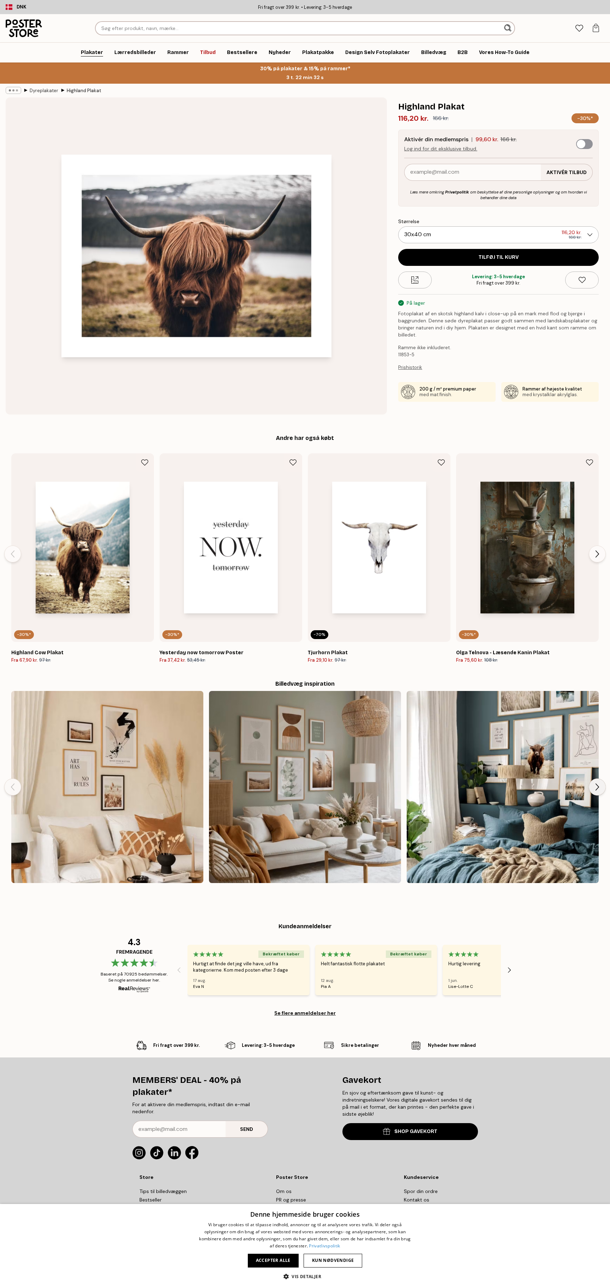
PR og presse (291, 1200)
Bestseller (150, 1200)
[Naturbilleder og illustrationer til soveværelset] (503, 787)
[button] (305, 1276)
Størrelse (408, 221)
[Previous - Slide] (12, 553)
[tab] (579, 28)
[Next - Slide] (597, 553)
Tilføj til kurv (499, 257)
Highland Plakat (84, 91)
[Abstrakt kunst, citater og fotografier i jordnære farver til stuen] (305, 787)
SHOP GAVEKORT (415, 1131)
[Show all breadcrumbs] (13, 90)
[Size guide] (415, 280)
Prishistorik (410, 367)
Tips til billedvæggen (163, 1191)
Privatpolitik (457, 192)
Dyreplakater (44, 91)
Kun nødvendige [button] (333, 1260)
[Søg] (508, 28)
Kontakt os (416, 1200)
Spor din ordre (421, 1191)
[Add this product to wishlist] (582, 280)
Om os (284, 1191)
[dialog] (305, 1246)
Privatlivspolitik (324, 1246)
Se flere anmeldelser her (305, 1013)
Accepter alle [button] (273, 1260)
